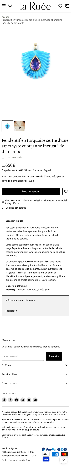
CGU (34, 455)
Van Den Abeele (14, 157)
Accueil (5, 17)
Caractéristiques (14, 221)
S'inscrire (53, 356)
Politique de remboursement (15, 455)
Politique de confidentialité (14, 452)
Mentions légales (9, 448)
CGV (32, 452)
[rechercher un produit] (10, 6)
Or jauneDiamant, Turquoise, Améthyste (35, 258)
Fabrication (11, 311)
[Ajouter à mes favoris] (66, 191)
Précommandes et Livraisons (20, 300)
